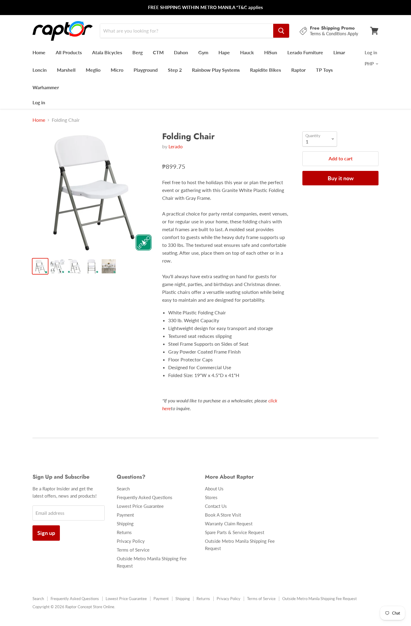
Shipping (125, 523)
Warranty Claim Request (228, 523)
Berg (137, 52)
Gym (203, 52)
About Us (214, 488)
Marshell (66, 70)
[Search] (281, 31)
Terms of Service (133, 549)
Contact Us (216, 506)
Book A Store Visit (223, 514)
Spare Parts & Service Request (234, 532)
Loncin (39, 70)
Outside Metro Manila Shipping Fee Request (319, 598)
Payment (125, 514)
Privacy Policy (131, 541)
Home (38, 52)
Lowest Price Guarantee (140, 506)
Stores (211, 497)
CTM (158, 52)
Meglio (93, 70)
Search (123, 488)
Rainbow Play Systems (216, 70)
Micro (117, 70)
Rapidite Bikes (265, 70)
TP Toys (324, 70)
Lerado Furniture (305, 52)
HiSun (270, 52)
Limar (339, 52)
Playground (146, 70)
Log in (38, 102)
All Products (69, 52)
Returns (124, 532)
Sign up (46, 533)
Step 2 (175, 70)
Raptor (298, 70)
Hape (224, 52)
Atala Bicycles (107, 52)
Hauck (247, 52)
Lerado (175, 146)
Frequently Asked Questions (144, 497)
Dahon (181, 52)
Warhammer (45, 87)
